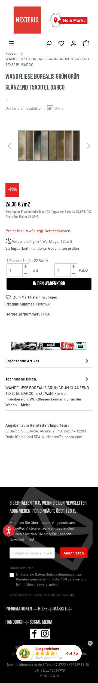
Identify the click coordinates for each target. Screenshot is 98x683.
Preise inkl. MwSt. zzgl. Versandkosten (37, 230)
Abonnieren (73, 552)
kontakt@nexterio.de (24, 664)
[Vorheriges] (9, 146)
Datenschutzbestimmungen (55, 574)
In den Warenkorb (49, 284)
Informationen (18, 609)
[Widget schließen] (90, 643)
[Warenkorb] (86, 43)
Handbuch (14, 622)
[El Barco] (7, 100)
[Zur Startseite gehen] (27, 20)
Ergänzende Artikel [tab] (22, 360)
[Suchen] (48, 43)
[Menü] (11, 43)
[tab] (47, 391)
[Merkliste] (61, 43)
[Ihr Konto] (74, 43)
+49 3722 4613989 (66, 664)
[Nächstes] (88, 146)
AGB (63, 579)
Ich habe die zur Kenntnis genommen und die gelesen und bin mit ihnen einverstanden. (51, 579)
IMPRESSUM (49, 675)
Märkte (60, 609)
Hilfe (42, 609)
